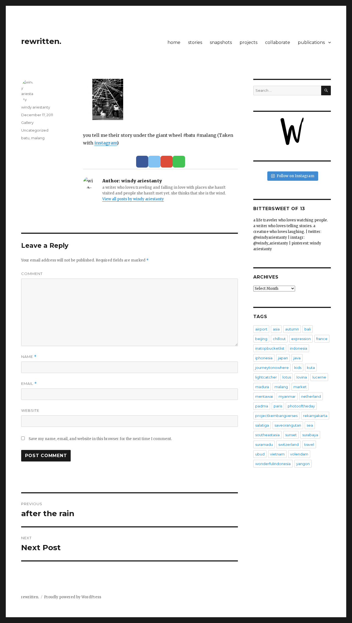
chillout (279, 338)
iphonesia (264, 358)
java (297, 358)
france (322, 338)
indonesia (298, 348)
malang (38, 138)
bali (307, 329)
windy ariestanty (35, 107)
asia (276, 329)
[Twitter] (154, 162)
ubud (260, 454)
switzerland (288, 444)
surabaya (310, 435)
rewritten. (41, 41)
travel (309, 444)
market (300, 387)
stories (195, 42)
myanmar (287, 396)
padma (261, 406)
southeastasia (267, 435)
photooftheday (301, 406)
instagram (105, 143)
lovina (301, 377)
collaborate (277, 42)
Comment (32, 273)
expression (301, 338)
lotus (286, 377)
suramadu (264, 444)
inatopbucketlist (269, 348)
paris (278, 406)
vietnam (277, 454)
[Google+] (167, 162)
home (173, 42)
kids (297, 367)
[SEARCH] (326, 90)
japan (283, 358)
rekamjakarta (315, 415)
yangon (303, 463)
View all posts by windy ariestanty (133, 199)
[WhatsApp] (179, 162)
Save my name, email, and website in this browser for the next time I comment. (100, 438)
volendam (299, 454)
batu (25, 138)
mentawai (264, 396)
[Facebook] (142, 162)
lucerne (319, 377)
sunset (291, 435)
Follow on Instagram (295, 176)
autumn (292, 329)
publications (311, 42)
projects (248, 42)
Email (29, 383)
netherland (311, 396)
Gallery (27, 122)
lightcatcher (266, 377)
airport (261, 329)
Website (30, 410)
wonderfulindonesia (273, 463)
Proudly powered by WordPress (72, 597)
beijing (261, 338)
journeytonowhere (272, 367)
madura (262, 387)
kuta (311, 367)
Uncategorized (34, 130)
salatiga (262, 425)
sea (310, 425)
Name (29, 356)
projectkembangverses (276, 415)
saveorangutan (287, 425)
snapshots (221, 42)
